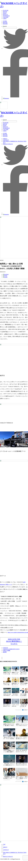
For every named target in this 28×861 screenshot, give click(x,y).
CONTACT (6, 140)
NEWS (4, 13)
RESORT (5, 23)
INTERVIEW (6, 15)
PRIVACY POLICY (8, 144)
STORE (5, 21)
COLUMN (5, 17)
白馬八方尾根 (6, 650)
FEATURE (5, 10)
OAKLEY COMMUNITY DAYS (11, 649)
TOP (4, 844)
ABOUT (5, 138)
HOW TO (5, 14)
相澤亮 (5, 652)
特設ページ (9, 584)
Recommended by (19, 709)
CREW (4, 18)
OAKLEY (5, 647)
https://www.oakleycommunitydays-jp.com (18, 632)
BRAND (5, 22)
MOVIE (5, 11)
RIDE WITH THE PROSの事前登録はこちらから (14, 641)
